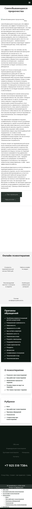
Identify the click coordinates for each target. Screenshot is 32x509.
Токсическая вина (13, 358)
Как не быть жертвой (14, 331)
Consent (12, 475)
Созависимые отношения (15, 353)
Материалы (25, 452)
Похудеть (10, 347)
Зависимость (11, 325)
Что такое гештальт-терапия (17, 390)
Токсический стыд (13, 356)
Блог (8, 406)
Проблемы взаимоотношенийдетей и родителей (17, 319)
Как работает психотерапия (16, 378)
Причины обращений (14, 412)
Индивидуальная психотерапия (16, 448)
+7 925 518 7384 (16, 465)
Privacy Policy (5, 475)
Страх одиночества (13, 345)
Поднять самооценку (14, 339)
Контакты (16, 456)
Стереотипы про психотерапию (12, 418)
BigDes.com (19, 487)
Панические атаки (13, 336)
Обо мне (16, 444)
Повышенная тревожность (16, 323)
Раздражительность (14, 342)
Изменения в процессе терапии (15, 381)
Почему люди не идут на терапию (15, 386)
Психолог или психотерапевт (17, 375)
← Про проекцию (11, 194)
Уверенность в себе (13, 328)
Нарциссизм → (10, 199)
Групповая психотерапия (11, 452)
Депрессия (10, 350)
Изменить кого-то (13, 334)
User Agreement (20, 475)
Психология (11, 415)
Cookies (28, 475)
